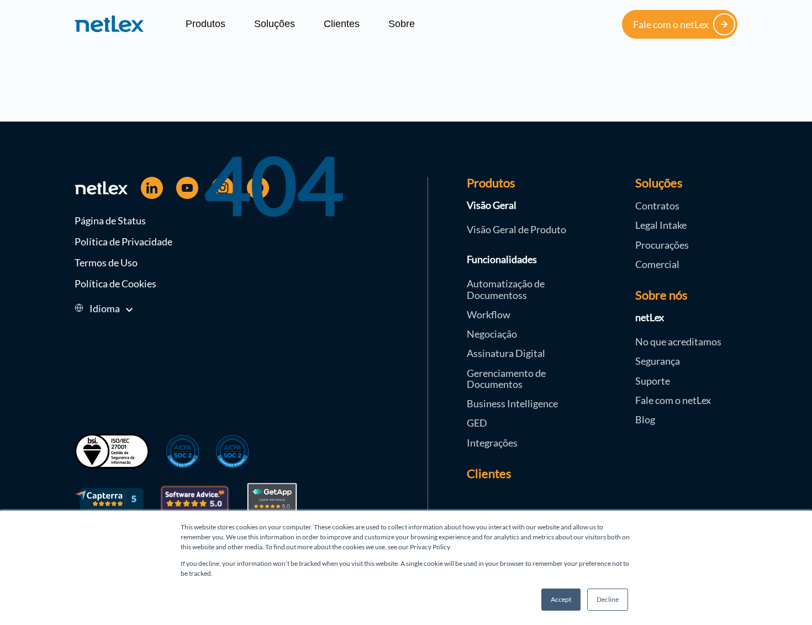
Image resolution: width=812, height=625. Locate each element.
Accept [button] (561, 599)
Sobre (401, 23)
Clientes (342, 23)
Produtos (205, 23)
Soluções (274, 23)
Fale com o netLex (671, 24)
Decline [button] (608, 599)
